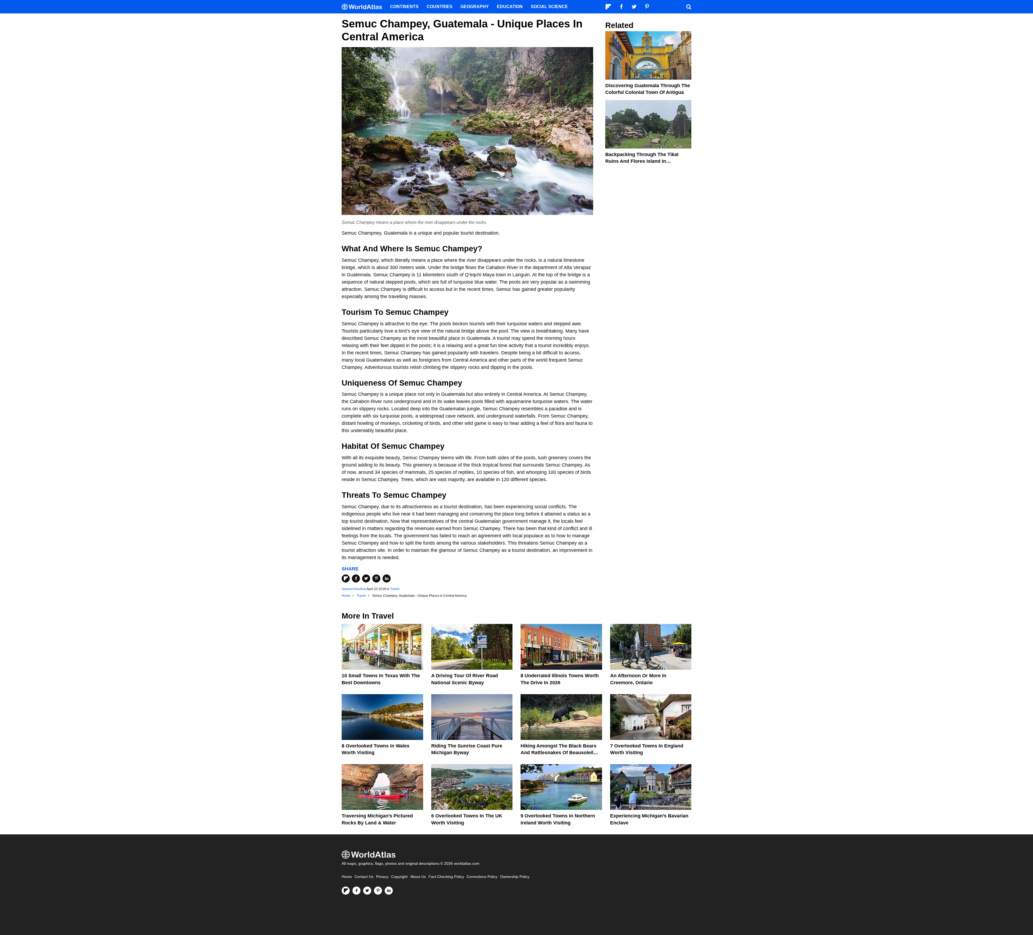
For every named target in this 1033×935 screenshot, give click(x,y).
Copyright (399, 877)
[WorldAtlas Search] (688, 6)
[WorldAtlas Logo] (364, 7)
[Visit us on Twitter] (367, 891)
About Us (418, 877)
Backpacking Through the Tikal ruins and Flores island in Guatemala (641, 161)
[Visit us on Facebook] (356, 891)
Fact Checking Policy (446, 877)
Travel (394, 589)
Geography (475, 6)
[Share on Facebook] (356, 578)
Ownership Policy (514, 877)
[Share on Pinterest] (376, 578)
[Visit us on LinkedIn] (389, 891)
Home (347, 877)
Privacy (382, 877)
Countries (439, 6)
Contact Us (364, 877)
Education (510, 6)
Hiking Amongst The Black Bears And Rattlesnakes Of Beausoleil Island (558, 752)
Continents (404, 6)
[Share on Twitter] (366, 578)
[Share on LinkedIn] (387, 578)
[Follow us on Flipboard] (346, 891)
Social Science (549, 6)
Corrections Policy (482, 877)
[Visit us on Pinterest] (378, 891)
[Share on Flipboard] (346, 578)
